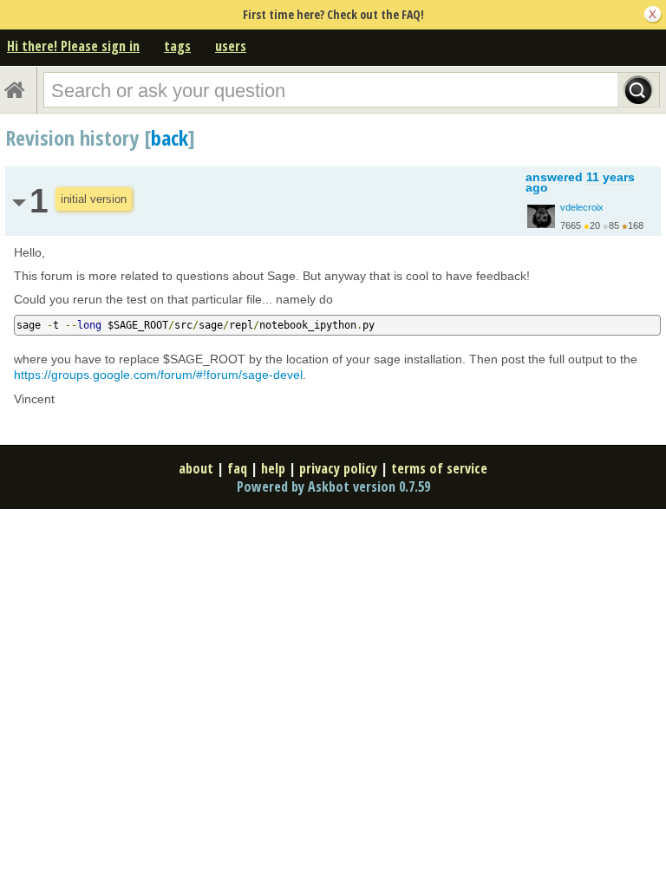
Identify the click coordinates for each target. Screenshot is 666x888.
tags (177, 46)
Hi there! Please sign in (73, 46)
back (169, 137)
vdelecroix (582, 207)
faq (237, 468)
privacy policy (338, 468)
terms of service (439, 468)
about (196, 468)
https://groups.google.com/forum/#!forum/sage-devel (158, 375)
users (230, 46)
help (273, 468)
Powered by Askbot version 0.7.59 (333, 486)
